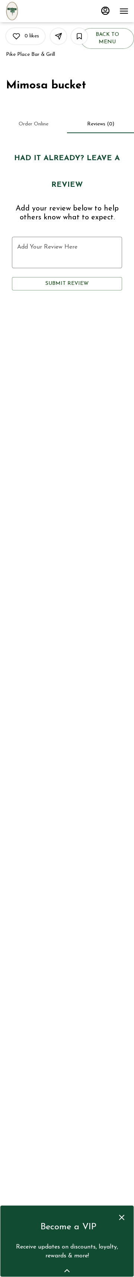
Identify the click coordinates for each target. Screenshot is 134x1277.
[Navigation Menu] (124, 11)
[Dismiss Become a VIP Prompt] (122, 1217)
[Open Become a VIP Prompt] (67, 1270)
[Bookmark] (79, 36)
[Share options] (58, 36)
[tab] (33, 124)
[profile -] (105, 10)
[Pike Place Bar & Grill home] (24, 11)
